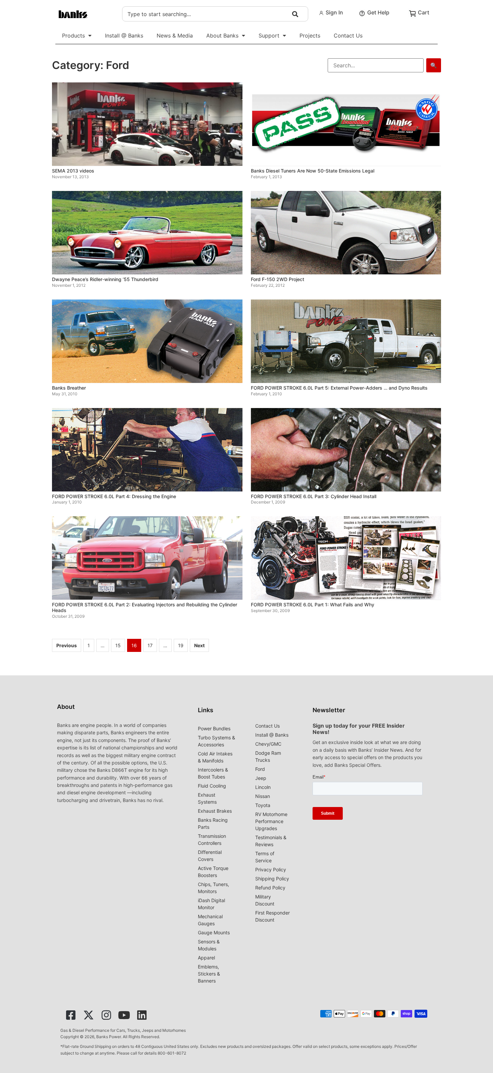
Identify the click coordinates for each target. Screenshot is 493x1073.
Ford (260, 769)
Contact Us (348, 35)
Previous (66, 645)
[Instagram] (106, 1015)
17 (150, 645)
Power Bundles (214, 728)
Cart (423, 12)
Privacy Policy (270, 869)
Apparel (206, 957)
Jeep (260, 778)
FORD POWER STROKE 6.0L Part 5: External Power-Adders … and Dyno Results (339, 388)
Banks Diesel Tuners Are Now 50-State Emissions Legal (312, 171)
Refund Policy (270, 887)
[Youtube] (124, 1015)
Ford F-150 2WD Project (277, 279)
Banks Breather (69, 388)
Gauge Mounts (214, 932)
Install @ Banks (124, 35)
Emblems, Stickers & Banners (209, 974)
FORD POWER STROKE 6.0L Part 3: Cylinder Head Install (313, 496)
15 (118, 645)
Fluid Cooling (212, 786)
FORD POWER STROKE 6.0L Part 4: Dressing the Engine (114, 496)
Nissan (262, 796)
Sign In (334, 12)
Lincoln (263, 787)
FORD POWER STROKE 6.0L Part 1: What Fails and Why (312, 604)
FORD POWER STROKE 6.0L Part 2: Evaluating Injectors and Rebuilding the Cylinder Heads (144, 607)
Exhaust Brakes (215, 811)
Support (269, 35)
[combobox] (215, 13)
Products (73, 35)
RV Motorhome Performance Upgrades (271, 821)
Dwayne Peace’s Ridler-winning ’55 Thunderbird (105, 279)
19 (180, 645)
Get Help (378, 12)
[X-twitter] (88, 1015)
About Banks (222, 35)
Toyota (262, 805)
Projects (309, 35)
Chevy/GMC (268, 744)
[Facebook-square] (70, 1015)
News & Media (175, 35)
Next (199, 645)
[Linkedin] (141, 1015)
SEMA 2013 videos (73, 171)
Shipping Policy (272, 878)
